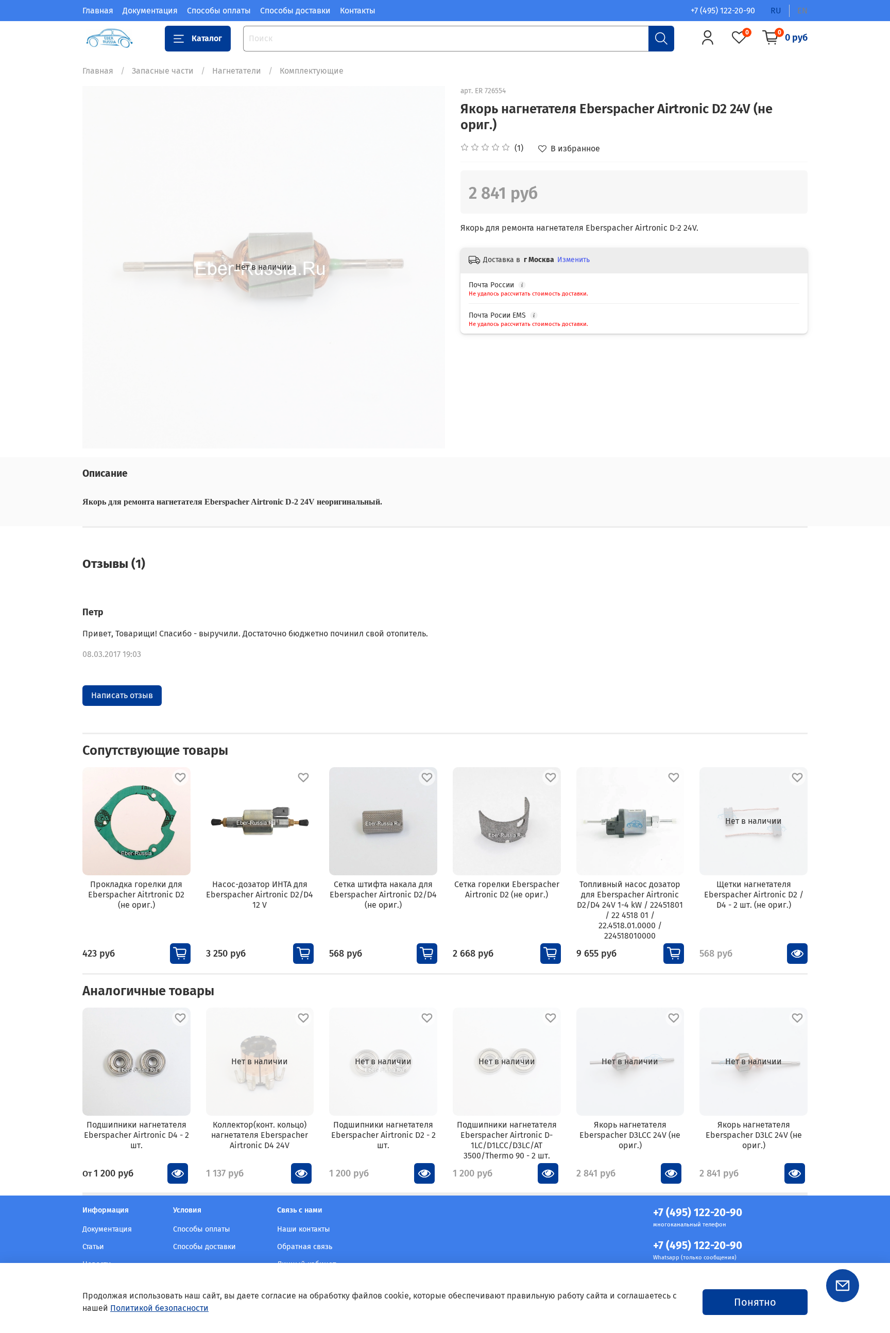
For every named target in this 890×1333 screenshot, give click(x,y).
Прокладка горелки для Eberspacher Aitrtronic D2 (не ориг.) (136, 894)
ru (776, 10)
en (802, 10)
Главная (97, 10)
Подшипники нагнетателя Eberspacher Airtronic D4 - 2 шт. (136, 1134)
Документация (150, 10)
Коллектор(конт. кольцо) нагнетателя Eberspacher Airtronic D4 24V (259, 1134)
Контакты (357, 10)
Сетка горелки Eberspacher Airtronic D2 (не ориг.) (506, 889)
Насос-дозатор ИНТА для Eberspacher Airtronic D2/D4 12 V (259, 894)
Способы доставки (295, 10)
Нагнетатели (236, 71)
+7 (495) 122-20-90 (723, 10)
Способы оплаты (219, 10)
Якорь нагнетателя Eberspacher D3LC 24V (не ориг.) (754, 1134)
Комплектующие (312, 71)
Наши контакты (303, 1229)
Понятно (755, 1302)
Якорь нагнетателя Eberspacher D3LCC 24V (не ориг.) (629, 1134)
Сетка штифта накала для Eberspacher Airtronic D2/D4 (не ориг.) (383, 894)
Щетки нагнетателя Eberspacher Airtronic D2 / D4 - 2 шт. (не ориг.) (753, 894)
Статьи (93, 1246)
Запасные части (163, 71)
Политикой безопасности (159, 1308)
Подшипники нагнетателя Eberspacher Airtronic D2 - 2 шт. (383, 1134)
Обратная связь (304, 1246)
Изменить (573, 259)
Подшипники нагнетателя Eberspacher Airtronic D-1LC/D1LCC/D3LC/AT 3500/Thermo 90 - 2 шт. (507, 1139)
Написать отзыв (122, 695)
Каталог (207, 38)
